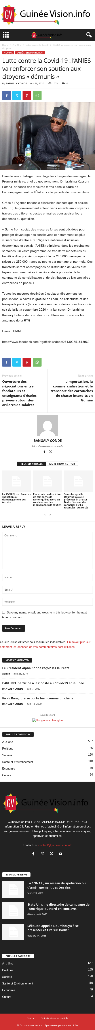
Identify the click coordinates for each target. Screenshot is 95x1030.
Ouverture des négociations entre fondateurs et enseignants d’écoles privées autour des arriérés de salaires (19, 393)
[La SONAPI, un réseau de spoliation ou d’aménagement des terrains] (16, 481)
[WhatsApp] (37, 95)
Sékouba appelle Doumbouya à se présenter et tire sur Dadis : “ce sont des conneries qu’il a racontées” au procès (76, 500)
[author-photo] (47, 425)
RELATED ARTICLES (32, 463)
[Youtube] (61, 854)
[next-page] (50, 515)
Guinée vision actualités (54, 1018)
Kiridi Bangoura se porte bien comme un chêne (37, 698)
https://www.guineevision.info (47, 446)
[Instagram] (43, 854)
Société (7, 755)
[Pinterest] (27, 95)
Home (5, 44)
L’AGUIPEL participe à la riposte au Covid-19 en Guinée (43, 683)
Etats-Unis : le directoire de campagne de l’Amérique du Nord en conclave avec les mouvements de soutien (47, 499)
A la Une (17, 44)
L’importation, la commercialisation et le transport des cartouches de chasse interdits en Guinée (72, 390)
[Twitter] (16, 95)
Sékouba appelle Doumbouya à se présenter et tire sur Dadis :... (53, 928)
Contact (31, 1018)
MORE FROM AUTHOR (62, 463)
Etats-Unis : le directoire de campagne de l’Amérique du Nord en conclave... (58, 906)
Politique (7, 748)
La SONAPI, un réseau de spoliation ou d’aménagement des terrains (16, 498)
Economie (8, 768)
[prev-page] (45, 515)
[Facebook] (6, 95)
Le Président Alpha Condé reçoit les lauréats (35, 668)
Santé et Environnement (30, 52)
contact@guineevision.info (55, 845)
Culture (6, 775)
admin (6, 673)
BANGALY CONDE (16, 83)
